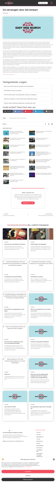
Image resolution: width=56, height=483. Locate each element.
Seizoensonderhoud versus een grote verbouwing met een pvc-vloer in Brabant (17, 167)
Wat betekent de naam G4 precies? (28, 90)
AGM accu (7, 374)
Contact (38, 439)
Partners (38, 443)
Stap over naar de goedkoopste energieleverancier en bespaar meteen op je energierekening (39, 376)
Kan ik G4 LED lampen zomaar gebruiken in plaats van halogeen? (28, 94)
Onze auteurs (39, 447)
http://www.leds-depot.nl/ (8, 74)
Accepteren (28, 471)
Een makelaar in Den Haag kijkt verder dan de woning (17, 139)
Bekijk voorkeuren (28, 479)
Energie (6, 13)
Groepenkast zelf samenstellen (13, 276)
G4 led (18, 67)
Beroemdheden (39, 445)
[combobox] (43, 3)
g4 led (14, 118)
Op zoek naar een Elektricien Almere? (14, 244)
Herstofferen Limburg (37, 276)
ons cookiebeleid (27, 466)
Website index (39, 441)
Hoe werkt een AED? (10, 406)
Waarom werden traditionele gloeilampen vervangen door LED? (28, 103)
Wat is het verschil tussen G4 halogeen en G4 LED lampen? (28, 86)
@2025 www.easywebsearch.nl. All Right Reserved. (13, 441)
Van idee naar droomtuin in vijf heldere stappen (17, 145)
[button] (54, 459)
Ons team (38, 434)
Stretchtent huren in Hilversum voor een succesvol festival (43, 145)
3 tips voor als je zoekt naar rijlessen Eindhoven (42, 139)
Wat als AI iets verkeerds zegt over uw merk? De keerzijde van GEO (44, 174)
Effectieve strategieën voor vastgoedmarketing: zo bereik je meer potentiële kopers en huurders (43, 153)
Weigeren (28, 475)
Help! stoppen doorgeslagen (38, 244)
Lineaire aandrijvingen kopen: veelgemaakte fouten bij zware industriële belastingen (43, 167)
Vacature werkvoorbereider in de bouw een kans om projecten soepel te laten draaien (43, 160)
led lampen (23, 118)
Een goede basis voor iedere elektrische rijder (16, 180)
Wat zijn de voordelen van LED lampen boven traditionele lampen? (28, 98)
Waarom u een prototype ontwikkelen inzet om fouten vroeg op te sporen (17, 132)
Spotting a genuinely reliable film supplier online (44, 132)
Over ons (38, 432)
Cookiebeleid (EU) (39, 450)
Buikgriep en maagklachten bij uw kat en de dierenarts (17, 152)
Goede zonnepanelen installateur (40, 341)
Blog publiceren (39, 436)
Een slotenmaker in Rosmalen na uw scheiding (18, 160)
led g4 (18, 118)
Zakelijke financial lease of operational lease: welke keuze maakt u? (17, 174)
